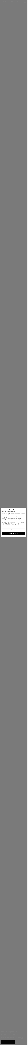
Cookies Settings (13, 529)
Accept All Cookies (13, 533)
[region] (13, 522)
